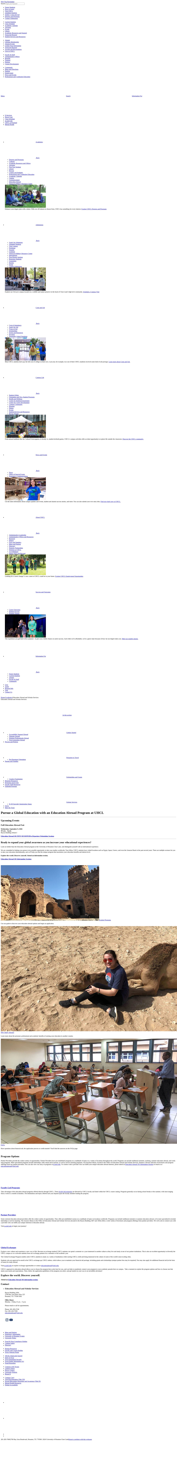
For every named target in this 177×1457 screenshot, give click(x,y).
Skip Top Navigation (7, 2)
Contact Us (8, 692)
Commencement (14, 180)
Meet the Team (10, 808)
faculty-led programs (65, 1191)
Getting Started (71, 732)
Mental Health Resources (13, 1383)
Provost (11, 171)
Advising (8, 27)
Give (6, 685)
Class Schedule (10, 24)
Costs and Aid (40, 308)
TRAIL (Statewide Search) (13, 1356)
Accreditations (13, 552)
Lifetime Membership (12, 42)
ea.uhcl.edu (56, 1164)
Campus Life (40, 377)
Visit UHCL (9, 11)
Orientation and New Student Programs (22, 397)
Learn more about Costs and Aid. (119, 362)
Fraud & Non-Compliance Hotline (16, 1341)
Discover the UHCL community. (133, 439)
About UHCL (40, 517)
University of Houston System (14, 1336)
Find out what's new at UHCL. (111, 501)
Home (3, 697)
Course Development (12, 64)
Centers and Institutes (16, 172)
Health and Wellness (15, 399)
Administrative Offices (12, 56)
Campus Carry (9, 1377)
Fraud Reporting (10, 1363)
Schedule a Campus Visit (91, 292)
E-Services (8, 115)
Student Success (14, 611)
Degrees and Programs (12, 16)
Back (37, 158)
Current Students (10, 22)
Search (3, 4)
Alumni (7, 40)
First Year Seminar (15, 167)
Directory (12, 546)
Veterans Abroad (14, 736)
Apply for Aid (13, 327)
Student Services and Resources (15, 37)
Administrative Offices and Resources (21, 537)
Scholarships (13, 331)
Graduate (12, 252)
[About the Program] (50, 920)
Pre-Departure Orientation (17, 759)
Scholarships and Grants (74, 777)
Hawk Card (8, 117)
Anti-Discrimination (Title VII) (15, 1379)
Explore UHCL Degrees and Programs (94, 209)
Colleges (12, 161)
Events (7, 29)
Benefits (7, 58)
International (13, 255)
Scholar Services (71, 802)
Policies (7, 62)
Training (7, 60)
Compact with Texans (12, 1367)
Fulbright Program (11, 786)
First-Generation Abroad (17, 740)
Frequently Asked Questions (18, 336)
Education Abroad (15, 182)
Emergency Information (12, 1334)
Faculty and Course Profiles (14, 1350)
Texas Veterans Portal (12, 1352)
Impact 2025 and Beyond (17, 553)
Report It (8, 1374)
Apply (7, 686)
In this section (67, 715)
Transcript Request (11, 35)
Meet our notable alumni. (130, 639)
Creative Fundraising (16, 779)
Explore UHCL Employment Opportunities (69, 576)
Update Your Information (13, 46)
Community (9, 67)
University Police (10, 1338)
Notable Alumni (14, 613)
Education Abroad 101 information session (23, 1280)
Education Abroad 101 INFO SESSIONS (15, 836)
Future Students (10, 7)
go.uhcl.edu (8, 121)
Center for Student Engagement (19, 401)
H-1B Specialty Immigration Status (20, 804)
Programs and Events (12, 783)
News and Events (10, 75)
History (11, 540)
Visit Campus (13, 246)
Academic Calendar (11, 25)
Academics (39, 142)
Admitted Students (11, 13)
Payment (12, 334)
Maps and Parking (15, 544)
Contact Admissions (11, 18)
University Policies (11, 1372)
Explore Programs (105, 920)
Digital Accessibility (11, 1385)
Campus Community (15, 404)
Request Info (9, 688)
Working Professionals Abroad (19, 738)
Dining (11, 408)
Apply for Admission (16, 242)
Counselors (12, 261)
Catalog (11, 178)
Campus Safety (10, 1343)
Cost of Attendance (15, 325)
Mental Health (9, 124)
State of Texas (9, 1358)
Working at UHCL (15, 550)
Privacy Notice (10, 1370)
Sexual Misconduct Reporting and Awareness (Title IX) (23, 1381)
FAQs (7, 806)
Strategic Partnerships (16, 548)
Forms (11, 265)
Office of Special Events (17, 474)
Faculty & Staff (10, 55)
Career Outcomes (14, 610)
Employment (9, 73)
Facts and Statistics (15, 542)
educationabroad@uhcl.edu (10, 1166)
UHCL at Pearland (11, 123)
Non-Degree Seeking (16, 257)
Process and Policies (11, 742)
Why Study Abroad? (7, 1032)
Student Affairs (14, 395)
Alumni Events (10, 44)
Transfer (11, 250)
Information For (41, 656)
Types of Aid (13, 329)
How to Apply (9, 9)
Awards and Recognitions (13, 49)
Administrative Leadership (17, 535)
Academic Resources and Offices (20, 163)
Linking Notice (10, 1368)
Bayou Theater (14, 414)
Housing (12, 406)
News (11, 472)
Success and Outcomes (43, 592)
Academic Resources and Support (16, 33)
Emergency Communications (18, 476)
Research (12, 539)
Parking (7, 71)
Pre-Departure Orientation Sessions (41, 836)
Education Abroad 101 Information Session (139, 1164)
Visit (6, 690)
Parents (11, 263)
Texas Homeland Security (13, 1359)
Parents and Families (11, 761)
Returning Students (15, 259)
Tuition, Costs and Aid (12, 15)
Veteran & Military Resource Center (20, 184)
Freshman (12, 248)
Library (7, 31)
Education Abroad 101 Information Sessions (16, 859)
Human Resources (11, 1349)
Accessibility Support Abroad (18, 734)
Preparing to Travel (72, 758)
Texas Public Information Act (14, 1361)
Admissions (39, 225)
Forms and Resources (16, 333)
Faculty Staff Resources (12, 784)
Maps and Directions (11, 69)
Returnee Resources (11, 781)
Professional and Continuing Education (17, 77)
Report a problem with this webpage (80, 1439)
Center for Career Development (19, 402)
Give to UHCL (10, 51)
